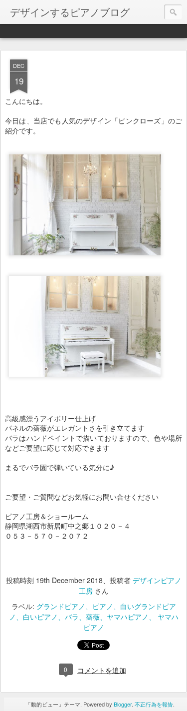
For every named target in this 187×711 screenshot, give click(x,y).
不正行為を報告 (154, 704)
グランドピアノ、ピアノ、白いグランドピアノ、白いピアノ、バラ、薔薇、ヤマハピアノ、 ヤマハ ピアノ (94, 616)
